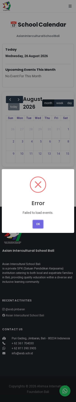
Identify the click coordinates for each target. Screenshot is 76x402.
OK (38, 224)
